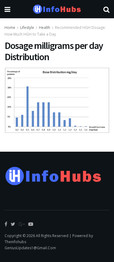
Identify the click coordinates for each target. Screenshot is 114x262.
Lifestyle (27, 27)
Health (44, 27)
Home (10, 27)
